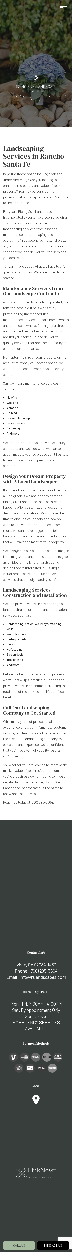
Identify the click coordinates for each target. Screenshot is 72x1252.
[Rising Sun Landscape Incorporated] (36, 78)
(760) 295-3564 (43, 971)
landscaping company (40, 738)
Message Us (53, 1245)
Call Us (19, 1245)
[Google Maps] (36, 1102)
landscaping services (19, 229)
